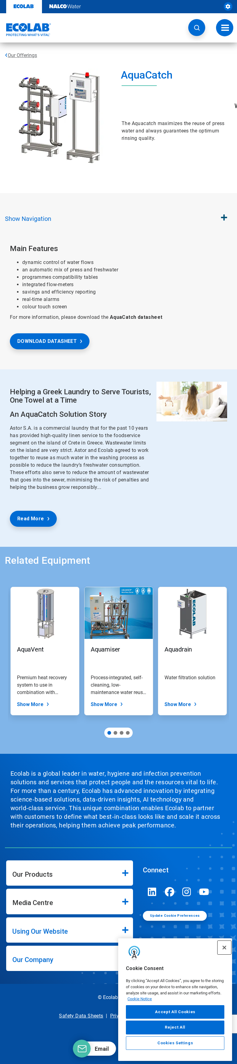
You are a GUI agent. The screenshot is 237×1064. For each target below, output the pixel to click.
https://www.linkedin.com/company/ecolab (152, 892)
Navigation (28, 218)
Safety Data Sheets (81, 1016)
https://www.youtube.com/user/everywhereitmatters (204, 892)
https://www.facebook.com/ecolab (169, 892)
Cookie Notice (139, 999)
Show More (30, 704)
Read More (30, 519)
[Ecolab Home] (25, 29)
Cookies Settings (175, 1043)
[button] (196, 27)
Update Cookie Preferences (175, 916)
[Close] (224, 947)
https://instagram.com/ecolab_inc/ (187, 892)
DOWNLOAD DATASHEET (47, 341)
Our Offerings (22, 55)
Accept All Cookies (175, 1011)
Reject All (175, 1027)
